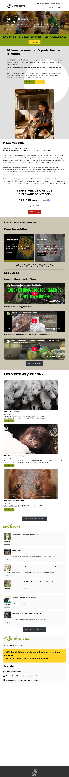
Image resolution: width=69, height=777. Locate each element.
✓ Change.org (34, 212)
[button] (17, 265)
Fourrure (9, 237)
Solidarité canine (16, 550)
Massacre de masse (12, 239)
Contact (58, 7)
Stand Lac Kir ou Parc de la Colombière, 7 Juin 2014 (26, 613)
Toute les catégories (42, 3)
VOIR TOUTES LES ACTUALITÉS (35, 518)
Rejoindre (29, 82)
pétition (37, 206)
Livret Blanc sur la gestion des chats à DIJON (25, 534)
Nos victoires (55, 3)
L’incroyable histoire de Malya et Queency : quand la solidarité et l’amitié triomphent (36, 581)
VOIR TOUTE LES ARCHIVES (34, 629)
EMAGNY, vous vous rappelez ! (16, 456)
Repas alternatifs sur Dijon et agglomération (22, 676)
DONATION (35, 42)
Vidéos (50, 7)
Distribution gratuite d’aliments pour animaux (22, 680)
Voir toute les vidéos (34, 363)
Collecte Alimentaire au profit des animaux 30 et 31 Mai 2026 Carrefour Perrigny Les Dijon (37, 566)
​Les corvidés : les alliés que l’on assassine (24, 597)
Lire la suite (10, 252)
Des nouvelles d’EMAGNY (14, 500)
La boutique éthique (13, 671)
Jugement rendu (42, 239)
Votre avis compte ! (12, 411)
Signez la (32, 206)
